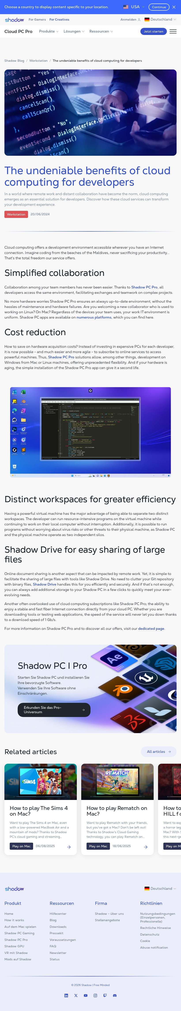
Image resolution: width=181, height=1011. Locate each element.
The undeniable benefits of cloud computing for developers (97, 61)
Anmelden (128, 19)
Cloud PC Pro (18, 31)
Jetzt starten (153, 31)
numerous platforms (94, 317)
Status (55, 959)
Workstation (38, 61)
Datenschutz (149, 934)
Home (8, 914)
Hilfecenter (58, 914)
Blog (53, 920)
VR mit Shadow (16, 953)
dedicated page (151, 628)
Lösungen (72, 31)
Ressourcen (99, 31)
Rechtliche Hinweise (155, 928)
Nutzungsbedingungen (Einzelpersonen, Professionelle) (157, 917)
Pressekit (56, 933)
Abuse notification (154, 947)
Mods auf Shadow (17, 959)
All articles (156, 751)
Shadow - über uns (109, 914)
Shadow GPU (14, 946)
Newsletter (58, 953)
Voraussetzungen (63, 940)
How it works (14, 920)
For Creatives (59, 19)
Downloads (58, 927)
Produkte (47, 31)
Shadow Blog (14, 61)
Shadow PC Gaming (19, 933)
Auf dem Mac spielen (20, 927)
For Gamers (37, 19)
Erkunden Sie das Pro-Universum (42, 709)
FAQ (53, 946)
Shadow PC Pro (144, 287)
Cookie (145, 941)
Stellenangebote (107, 920)
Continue (159, 7)
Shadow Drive (44, 584)
